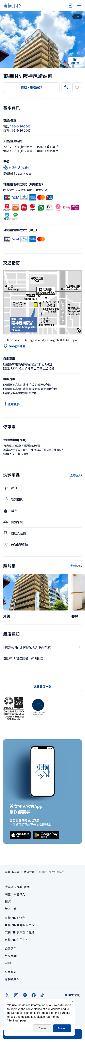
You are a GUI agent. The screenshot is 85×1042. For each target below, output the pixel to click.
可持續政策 (12, 979)
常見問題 (11, 956)
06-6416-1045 (21, 126)
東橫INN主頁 (12, 871)
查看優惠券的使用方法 (24, 820)
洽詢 (8, 963)
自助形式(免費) (19, 168)
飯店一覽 (29, 871)
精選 (8, 901)
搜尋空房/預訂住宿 (17, 887)
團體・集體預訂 (31, 87)
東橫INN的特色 (15, 918)
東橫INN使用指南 (16, 939)
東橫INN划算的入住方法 (21, 925)
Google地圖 (17, 346)
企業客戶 (11, 948)
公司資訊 (11, 972)
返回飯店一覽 (42, 686)
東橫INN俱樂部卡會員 (19, 932)
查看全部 (76, 475)
